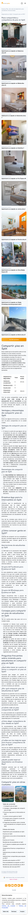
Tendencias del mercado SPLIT (11, 867)
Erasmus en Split (7, 834)
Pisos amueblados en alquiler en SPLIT (13, 862)
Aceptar (22, 911)
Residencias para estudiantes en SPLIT (14, 864)
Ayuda (14, 890)
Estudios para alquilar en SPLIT (11, 860)
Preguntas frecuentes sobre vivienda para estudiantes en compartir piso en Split (15, 824)
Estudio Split (7, 388)
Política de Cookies (8, 906)
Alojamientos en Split (7, 14)
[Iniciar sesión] (22, 3)
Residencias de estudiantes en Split (13, 842)
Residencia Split (8, 385)
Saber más (5, 911)
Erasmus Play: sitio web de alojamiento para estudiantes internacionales (13, 9)
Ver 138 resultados (14, 339)
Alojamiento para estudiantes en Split (13, 831)
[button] (14, 35)
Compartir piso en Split (10, 806)
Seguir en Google (14, 879)
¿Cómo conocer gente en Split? (13, 816)
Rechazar (14, 911)
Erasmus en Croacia (8, 840)
